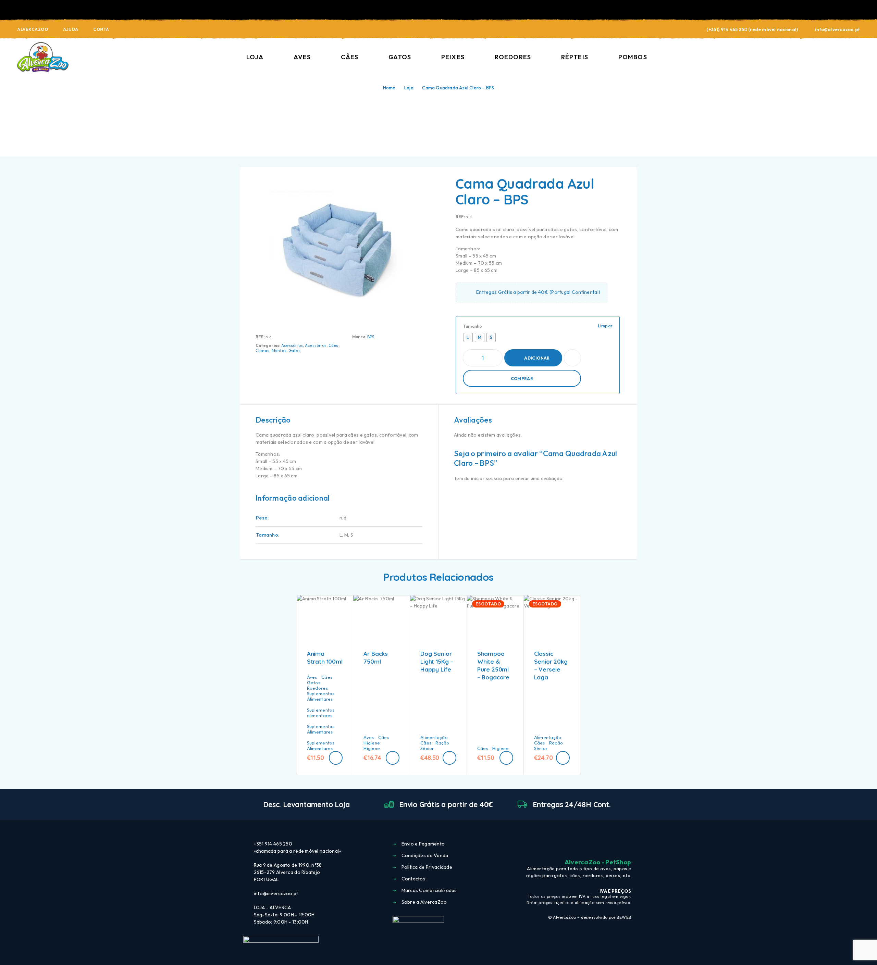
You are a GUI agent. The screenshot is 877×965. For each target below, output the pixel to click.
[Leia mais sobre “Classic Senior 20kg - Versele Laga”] (563, 758)
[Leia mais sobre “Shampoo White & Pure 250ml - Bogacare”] (506, 758)
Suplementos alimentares (321, 712)
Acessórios (292, 345)
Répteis (574, 57)
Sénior (427, 748)
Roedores (513, 57)
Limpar (605, 325)
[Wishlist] (841, 56)
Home (389, 87)
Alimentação (434, 737)
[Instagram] (615, 844)
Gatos (399, 57)
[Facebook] (603, 844)
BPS (370, 336)
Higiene (371, 742)
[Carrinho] (857, 56)
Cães (349, 57)
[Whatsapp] (628, 844)
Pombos (632, 57)
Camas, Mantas (271, 350)
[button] (336, 758)
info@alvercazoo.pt (837, 29)
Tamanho (472, 326)
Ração (442, 742)
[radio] (468, 337)
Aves (302, 57)
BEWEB (624, 917)
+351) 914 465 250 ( (729, 29)
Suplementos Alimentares (321, 696)
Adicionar (536, 358)
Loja (254, 57)
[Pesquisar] (809, 57)
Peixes (453, 57)
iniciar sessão (486, 478)
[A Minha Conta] (825, 57)
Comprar (522, 378)
